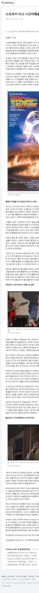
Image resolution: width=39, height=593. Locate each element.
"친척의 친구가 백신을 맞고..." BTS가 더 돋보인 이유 (23, 562)
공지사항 (31, 576)
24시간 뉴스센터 (21, 576)
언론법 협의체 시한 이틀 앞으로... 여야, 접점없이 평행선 (23, 564)
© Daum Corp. (6, 586)
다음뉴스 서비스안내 (8, 576)
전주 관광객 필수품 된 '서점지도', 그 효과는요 (23, 556)
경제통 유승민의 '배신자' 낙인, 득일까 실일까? (23, 553)
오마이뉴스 (9, 3)
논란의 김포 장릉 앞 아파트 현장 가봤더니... (22, 559)
